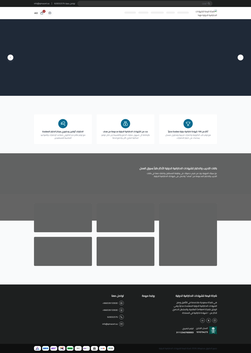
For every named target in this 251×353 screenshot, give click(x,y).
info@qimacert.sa (41, 3)
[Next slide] (10, 57)
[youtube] (202, 320)
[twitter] (208, 320)
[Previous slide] (240, 57)
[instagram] (214, 320)
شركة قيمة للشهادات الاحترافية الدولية (175, 348)
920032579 (59, 3)
